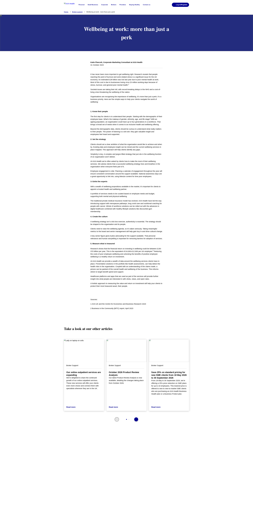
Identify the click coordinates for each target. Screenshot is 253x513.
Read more (71, 407)
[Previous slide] (117, 419)
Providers (122, 4)
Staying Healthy (134, 4)
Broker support (77, 12)
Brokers (113, 4)
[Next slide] (136, 419)
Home (66, 12)
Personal (81, 4)
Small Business (93, 4)
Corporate (104, 4)
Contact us (146, 4)
